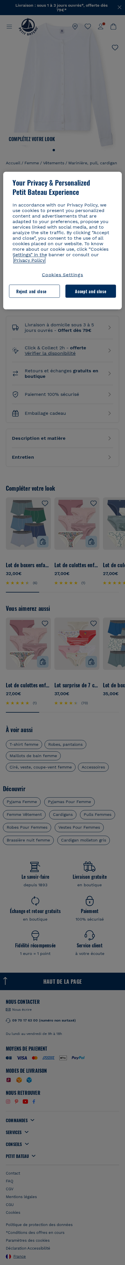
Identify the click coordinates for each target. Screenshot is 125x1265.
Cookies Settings (62, 274)
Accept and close (90, 291)
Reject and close (31, 291)
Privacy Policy (29, 260)
